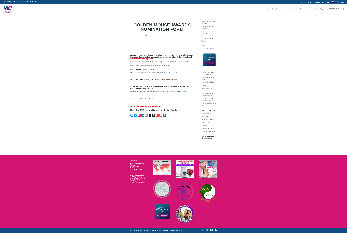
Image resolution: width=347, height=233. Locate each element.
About (285, 9)
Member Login (319, 9)
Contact (308, 9)
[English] (334, 2)
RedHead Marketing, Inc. (174, 230)
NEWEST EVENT (333, 9)
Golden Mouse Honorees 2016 (179, 62)
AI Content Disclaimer (209, 131)
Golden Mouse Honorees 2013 (165, 80)
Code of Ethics (206, 113)
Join (300, 9)
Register (205, 46)
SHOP (310, 2)
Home (268, 9)
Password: (205, 33)
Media (293, 9)
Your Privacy (206, 116)
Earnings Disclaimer (208, 128)
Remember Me (208, 38)
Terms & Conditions (208, 119)
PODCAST (317, 2)
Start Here (275, 9)
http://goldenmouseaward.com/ (176, 91)
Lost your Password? (209, 48)
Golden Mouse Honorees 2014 (167, 72)
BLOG (303, 2)
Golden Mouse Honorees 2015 (142, 69)
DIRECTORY (326, 2)
